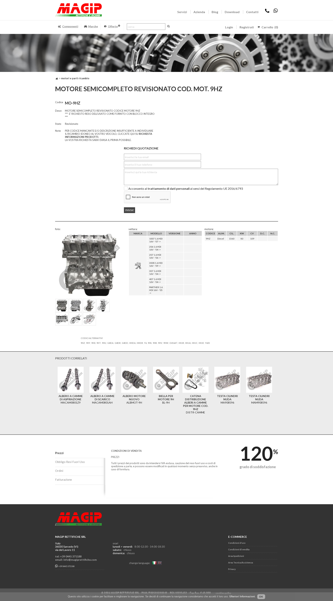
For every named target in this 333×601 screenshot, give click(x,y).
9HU (104, 343)
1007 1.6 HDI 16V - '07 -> (155, 240)
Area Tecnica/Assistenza (240, 562)
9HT (99, 343)
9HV (160, 343)
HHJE (201, 343)
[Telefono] (267, 12)
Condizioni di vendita (239, 549)
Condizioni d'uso (237, 543)
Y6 (145, 343)
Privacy (232, 569)
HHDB (140, 343)
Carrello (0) (270, 27)
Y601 (207, 343)
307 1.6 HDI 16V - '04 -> (155, 272)
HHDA (132, 343)
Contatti (252, 12)
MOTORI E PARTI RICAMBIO (75, 78)
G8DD (125, 343)
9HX (93, 343)
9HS (150, 343)
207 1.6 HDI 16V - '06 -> (155, 256)
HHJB (181, 343)
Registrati (247, 27)
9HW (165, 343)
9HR (155, 343)
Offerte (113, 26)
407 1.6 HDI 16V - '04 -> (155, 280)
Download (232, 12)
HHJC (195, 343)
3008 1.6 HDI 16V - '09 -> (155, 264)
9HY (88, 343)
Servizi (182, 12)
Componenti (70, 26)
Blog (215, 12)
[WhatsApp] (275, 12)
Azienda (199, 12)
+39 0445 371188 (66, 566)
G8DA (110, 343)
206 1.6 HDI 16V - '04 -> (155, 248)
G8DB (118, 343)
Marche (93, 26)
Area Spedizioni (236, 556)
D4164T (173, 343)
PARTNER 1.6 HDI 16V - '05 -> (156, 290)
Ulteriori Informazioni (242, 596)
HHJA (188, 343)
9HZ (83, 343)
